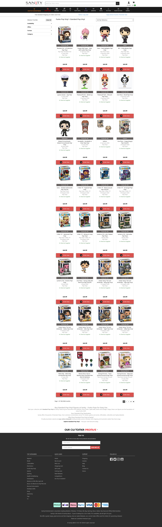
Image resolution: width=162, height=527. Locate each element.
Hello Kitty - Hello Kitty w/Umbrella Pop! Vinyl (64, 374)
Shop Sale (47, 10)
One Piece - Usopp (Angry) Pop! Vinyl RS (125, 142)
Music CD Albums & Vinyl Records (36, 483)
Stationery (30, 494)
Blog (83, 466)
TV (70, 10)
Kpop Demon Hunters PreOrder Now (116, 14)
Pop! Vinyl (77, 10)
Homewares (30, 478)
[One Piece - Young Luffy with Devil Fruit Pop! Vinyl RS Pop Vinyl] (85, 267)
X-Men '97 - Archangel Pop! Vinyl (125, 188)
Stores (84, 471)
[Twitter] (115, 460)
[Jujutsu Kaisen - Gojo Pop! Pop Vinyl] (64, 82)
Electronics (30, 466)
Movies (56, 10)
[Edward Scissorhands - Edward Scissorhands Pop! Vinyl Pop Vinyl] (64, 128)
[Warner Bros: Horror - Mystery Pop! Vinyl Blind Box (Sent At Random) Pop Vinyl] (85, 360)
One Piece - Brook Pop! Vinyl (125, 95)
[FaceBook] (111, 460)
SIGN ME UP (95, 447)
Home (56, 458)
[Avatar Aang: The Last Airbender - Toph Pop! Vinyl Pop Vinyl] (125, 267)
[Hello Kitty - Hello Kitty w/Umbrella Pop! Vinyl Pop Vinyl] (64, 360)
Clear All (48, 20)
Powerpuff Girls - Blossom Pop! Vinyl (105, 95)
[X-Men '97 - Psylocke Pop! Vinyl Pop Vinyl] (85, 174)
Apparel (29, 458)
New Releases (59, 473)
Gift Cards (57, 468)
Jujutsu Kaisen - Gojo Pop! (64, 95)
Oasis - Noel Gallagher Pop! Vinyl (105, 49)
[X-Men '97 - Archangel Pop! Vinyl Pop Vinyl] (125, 174)
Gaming (93, 10)
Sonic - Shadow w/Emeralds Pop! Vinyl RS (64, 188)
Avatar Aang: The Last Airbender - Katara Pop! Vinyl (65, 328)
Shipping (84, 458)
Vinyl (101, 10)
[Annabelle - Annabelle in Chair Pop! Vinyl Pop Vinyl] (85, 128)
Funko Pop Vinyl (62, 19)
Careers (84, 461)
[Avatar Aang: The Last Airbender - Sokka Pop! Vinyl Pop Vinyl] (125, 314)
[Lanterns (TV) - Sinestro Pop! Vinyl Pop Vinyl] (64, 267)
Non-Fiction (118, 10)
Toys (28, 496)
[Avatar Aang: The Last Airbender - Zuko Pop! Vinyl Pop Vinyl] (85, 314)
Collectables (30, 463)
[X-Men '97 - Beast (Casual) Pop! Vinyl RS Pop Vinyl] (105, 174)
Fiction (108, 10)
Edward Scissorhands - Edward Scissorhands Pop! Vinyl (64, 142)
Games (128, 10)
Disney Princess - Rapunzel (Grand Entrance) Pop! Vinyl (125, 374)
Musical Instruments (33, 486)
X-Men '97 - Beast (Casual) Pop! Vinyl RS (105, 188)
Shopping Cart (59, 466)
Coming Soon (58, 471)
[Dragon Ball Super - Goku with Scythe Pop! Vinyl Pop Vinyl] (85, 35)
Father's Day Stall (83, 14)
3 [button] (128, 401)
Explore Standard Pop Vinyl (72, 421)
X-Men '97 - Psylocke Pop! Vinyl (85, 188)
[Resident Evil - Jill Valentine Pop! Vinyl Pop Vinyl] (64, 35)
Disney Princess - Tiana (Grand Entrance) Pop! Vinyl (105, 374)
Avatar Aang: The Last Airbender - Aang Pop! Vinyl (105, 281)
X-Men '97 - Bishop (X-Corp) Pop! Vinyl (84, 235)
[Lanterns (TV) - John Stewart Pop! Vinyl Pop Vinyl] (105, 221)
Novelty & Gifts (31, 489)
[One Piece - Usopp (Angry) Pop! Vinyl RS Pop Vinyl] (125, 128)
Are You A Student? (60, 478)
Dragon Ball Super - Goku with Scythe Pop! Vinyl (85, 49)
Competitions (58, 476)
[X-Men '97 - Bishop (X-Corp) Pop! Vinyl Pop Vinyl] (85, 221)
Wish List (57, 463)
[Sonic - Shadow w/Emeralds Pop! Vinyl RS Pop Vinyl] (64, 174)
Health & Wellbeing (32, 476)
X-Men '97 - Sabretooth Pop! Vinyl (65, 235)
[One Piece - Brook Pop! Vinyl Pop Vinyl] (125, 82)
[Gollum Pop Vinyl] (105, 128)
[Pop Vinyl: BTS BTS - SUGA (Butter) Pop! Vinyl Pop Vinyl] (125, 35)
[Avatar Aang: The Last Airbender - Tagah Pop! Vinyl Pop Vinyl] (105, 314)
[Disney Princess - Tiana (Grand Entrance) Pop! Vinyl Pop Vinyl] (105, 360)
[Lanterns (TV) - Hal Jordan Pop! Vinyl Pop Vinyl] (125, 221)
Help (83, 463)
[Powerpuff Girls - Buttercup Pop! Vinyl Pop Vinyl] (85, 82)
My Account (58, 461)
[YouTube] (122, 460)
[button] (131, 401)
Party (28, 491)
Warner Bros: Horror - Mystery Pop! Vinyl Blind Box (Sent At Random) (85, 375)
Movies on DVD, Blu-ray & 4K (35, 481)
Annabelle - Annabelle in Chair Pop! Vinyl (85, 142)
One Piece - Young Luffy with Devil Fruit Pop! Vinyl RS (85, 281)
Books (28, 461)
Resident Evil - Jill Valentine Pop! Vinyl (64, 49)
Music (64, 10)
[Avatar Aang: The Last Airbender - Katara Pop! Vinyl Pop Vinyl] (64, 314)
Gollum (105, 141)
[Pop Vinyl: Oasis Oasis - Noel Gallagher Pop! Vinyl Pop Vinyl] (105, 35)
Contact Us (85, 468)
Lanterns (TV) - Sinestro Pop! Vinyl (65, 281)
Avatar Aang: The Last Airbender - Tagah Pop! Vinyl (105, 328)
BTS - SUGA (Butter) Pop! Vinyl (125, 49)
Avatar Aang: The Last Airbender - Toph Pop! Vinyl (125, 281)
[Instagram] (119, 460)
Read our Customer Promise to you (81, 518)
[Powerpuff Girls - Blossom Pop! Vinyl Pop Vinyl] (105, 82)
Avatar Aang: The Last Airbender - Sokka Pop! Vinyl (125, 328)
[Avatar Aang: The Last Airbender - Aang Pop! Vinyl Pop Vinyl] (105, 267)
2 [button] (126, 401)
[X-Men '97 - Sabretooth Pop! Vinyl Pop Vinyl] (64, 221)
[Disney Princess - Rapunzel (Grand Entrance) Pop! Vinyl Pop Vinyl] (125, 360)
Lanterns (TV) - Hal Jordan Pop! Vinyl (125, 235)
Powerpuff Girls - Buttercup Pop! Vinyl (85, 95)
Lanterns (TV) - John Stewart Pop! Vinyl (105, 235)
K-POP (86, 10)
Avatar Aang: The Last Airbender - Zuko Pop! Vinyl (84, 328)
